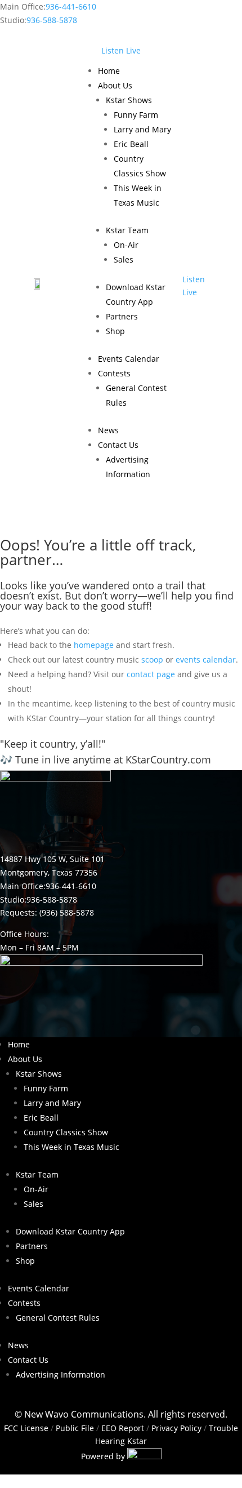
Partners (122, 316)
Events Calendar (128, 358)
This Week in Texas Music (71, 1146)
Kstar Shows (129, 100)
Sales (123, 259)
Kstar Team (127, 230)
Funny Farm (136, 114)
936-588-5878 (51, 20)
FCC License (26, 1428)
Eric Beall (131, 144)
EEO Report (121, 1428)
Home (109, 70)
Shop (115, 331)
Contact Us (118, 444)
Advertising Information (60, 1374)
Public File (74, 1428)
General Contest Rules (58, 1317)
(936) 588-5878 (66, 912)
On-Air (126, 244)
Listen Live (121, 50)
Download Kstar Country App (70, 1231)
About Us (115, 85)
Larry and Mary (142, 129)
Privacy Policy (176, 1428)
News (108, 430)
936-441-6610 (71, 6)
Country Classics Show (66, 1132)
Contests (114, 373)
